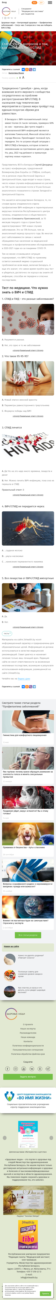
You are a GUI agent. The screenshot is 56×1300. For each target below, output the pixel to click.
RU (34, 2)
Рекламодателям (28, 1033)
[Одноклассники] (27, 69)
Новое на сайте (11, 946)
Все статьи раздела (28, 935)
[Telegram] (34, 69)
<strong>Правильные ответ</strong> (28, 416)
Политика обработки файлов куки (28, 1054)
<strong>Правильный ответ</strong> (28, 350)
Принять (45, 1294)
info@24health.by (29, 1277)
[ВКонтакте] (23, 69)
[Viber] (30, 69)
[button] (4, 1137)
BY (41, 2)
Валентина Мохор (16, 73)
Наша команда (28, 1037)
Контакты (28, 1041)
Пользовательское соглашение (28, 1050)
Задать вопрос (28, 1076)
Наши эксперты (28, 1028)
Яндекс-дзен (24, 678)
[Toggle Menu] (50, 2)
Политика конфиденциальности (28, 1045)
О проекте (28, 1024)
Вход (4, 2)
